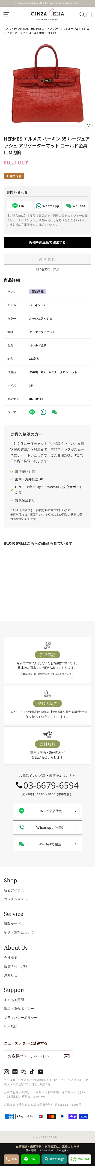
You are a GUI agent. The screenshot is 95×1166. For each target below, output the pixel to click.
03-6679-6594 (51, 785)
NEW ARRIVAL (20, 28)
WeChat (83, 1159)
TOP (6, 28)
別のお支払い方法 (47, 269)
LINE (33, 1159)
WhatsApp (57, 1159)
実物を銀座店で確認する (47, 242)
